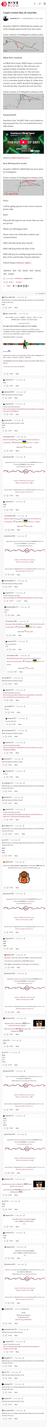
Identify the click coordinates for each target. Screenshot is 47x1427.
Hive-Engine (25, 964)
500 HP (21, 357)
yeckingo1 (8, 783)
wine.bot (9, 457)
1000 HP (27, 357)
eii (6, 840)
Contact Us (29, 492)
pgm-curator (10, 313)
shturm (7, 420)
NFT (28, 442)
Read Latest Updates (20, 492)
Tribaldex (35, 964)
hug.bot (9, 1215)
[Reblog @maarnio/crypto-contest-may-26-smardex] (4, 286)
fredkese (8, 826)
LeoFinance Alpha (22, 263)
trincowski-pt (9, 730)
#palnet (25, 271)
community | (7, 442)
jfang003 (8, 1358)
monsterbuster (10, 1329)
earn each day (20, 1029)
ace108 (7, 678)
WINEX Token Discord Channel (27, 480)
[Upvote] (4, 282)
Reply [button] (16, 307)
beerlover (9, 1018)
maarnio (14, 18)
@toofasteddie (17, 624)
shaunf (7, 1398)
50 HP (8, 357)
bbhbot (8, 862)
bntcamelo (8, 1410)
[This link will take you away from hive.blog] (9, 351)
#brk (5, 274)
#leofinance (7, 271)
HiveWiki (17, 442)
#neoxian (38, 271)
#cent (31, 271)
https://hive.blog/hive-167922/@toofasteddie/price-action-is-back (23, 598)
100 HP (15, 357)
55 (16, 286)
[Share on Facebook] (19, 286)
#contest (11, 274)
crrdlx (30, 447)
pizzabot (8, 1309)
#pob (14, 271)
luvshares (9, 437)
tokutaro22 (9, 392)
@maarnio (6, 439)
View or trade (36, 1028)
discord (35, 439)
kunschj (7, 759)
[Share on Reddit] (24, 286)
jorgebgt (8, 1384)
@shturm (13, 439)
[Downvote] (7, 282)
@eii (36, 868)
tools (29, 439)
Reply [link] (8, 286)
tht (6, 1372)
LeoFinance (28, 18)
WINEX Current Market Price (22, 483)
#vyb (19, 271)
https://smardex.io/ (19, 158)
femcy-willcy (9, 297)
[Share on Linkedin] (26, 286)
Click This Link (39, 490)
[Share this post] (28, 286)
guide (5, 363)
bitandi (7, 797)
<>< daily (35, 442)
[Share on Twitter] (21, 286)
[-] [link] (43, 297)
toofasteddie (9, 581)
